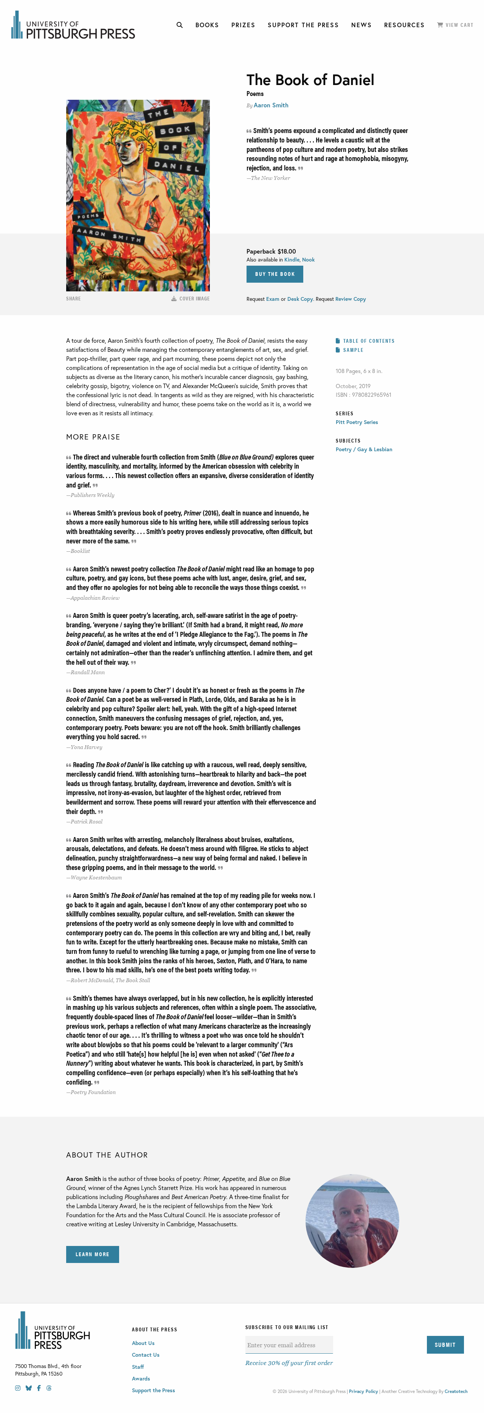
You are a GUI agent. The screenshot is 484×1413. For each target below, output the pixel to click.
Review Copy (350, 298)
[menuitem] (180, 25)
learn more (93, 1254)
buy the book (275, 273)
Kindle (291, 259)
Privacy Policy (363, 1391)
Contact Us (146, 1354)
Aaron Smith (271, 105)
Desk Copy (300, 298)
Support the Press (153, 1390)
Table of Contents (369, 340)
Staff (138, 1366)
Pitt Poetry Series (357, 422)
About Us (143, 1342)
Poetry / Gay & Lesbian (364, 449)
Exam (273, 298)
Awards (141, 1378)
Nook (308, 259)
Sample (353, 349)
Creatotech (456, 1391)
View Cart (459, 24)
